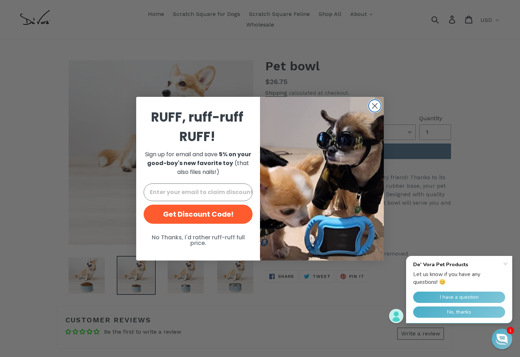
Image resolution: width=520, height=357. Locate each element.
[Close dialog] (375, 106)
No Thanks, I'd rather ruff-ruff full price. (198, 240)
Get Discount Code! (198, 214)
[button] (502, 339)
